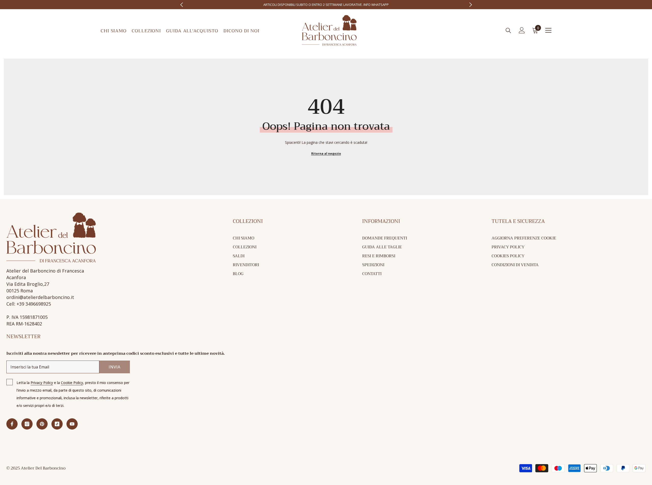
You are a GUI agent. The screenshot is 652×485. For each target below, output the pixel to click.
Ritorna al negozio (326, 153)
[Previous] (181, 4)
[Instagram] (27, 424)
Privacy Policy (42, 382)
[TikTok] (57, 424)
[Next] (470, 4)
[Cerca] (508, 30)
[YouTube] (72, 424)
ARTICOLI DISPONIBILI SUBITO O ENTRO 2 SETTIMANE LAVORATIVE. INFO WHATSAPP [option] (326, 4)
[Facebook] (12, 424)
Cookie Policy (72, 382)
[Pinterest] (42, 424)
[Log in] (522, 30)
